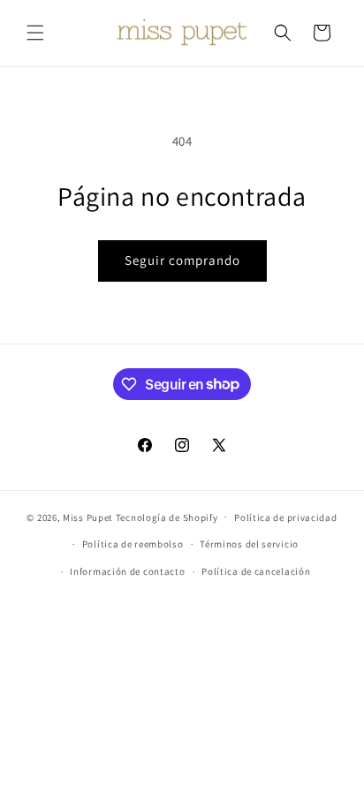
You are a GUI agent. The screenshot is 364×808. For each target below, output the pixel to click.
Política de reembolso (133, 544)
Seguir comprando (182, 260)
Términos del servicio (249, 544)
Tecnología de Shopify (167, 516)
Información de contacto (127, 571)
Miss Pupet (88, 516)
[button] (35, 32)
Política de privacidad (285, 517)
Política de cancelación (255, 571)
